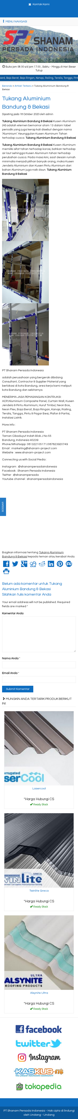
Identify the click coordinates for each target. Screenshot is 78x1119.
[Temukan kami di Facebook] (39, 1028)
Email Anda (9, 673)
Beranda (7, 86)
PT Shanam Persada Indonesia (24, 1110)
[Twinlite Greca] (39, 850)
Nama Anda (10, 658)
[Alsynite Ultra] (39, 952)
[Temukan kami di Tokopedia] (39, 1086)
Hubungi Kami (40, 805)
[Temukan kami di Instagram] (39, 1057)
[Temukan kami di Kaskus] (39, 1072)
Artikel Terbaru (23, 86)
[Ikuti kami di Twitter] (39, 1043)
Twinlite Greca (39, 890)
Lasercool (39, 788)
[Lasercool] (39, 748)
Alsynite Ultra (39, 993)
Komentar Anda (13, 613)
